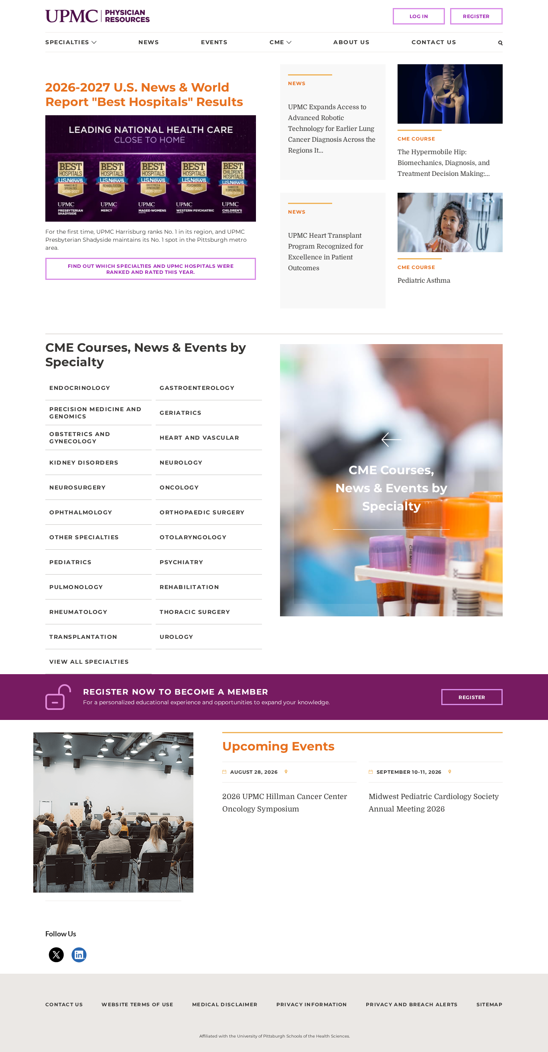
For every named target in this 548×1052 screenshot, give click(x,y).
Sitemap (490, 1004)
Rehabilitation (189, 587)
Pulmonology (76, 587)
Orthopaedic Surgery (202, 512)
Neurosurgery (77, 487)
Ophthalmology (80, 512)
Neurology (181, 462)
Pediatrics (70, 562)
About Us (351, 42)
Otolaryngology (193, 537)
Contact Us (434, 42)
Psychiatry (181, 562)
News (148, 42)
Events (214, 42)
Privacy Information (311, 1004)
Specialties (67, 42)
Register (476, 16)
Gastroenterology (197, 387)
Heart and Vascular (199, 437)
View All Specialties (89, 661)
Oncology (179, 487)
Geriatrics (180, 412)
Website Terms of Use (137, 1004)
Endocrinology (79, 387)
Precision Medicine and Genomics (95, 413)
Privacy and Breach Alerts (412, 1004)
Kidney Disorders (83, 462)
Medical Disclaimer (225, 1004)
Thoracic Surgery (195, 612)
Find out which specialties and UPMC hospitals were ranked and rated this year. (151, 269)
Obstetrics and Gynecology (79, 437)
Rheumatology (78, 612)
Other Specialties (84, 537)
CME (277, 42)
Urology (176, 636)
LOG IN (419, 16)
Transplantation (83, 636)
